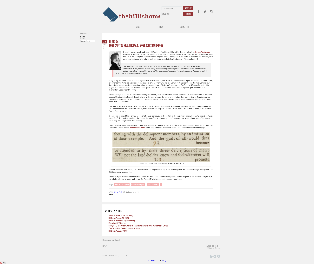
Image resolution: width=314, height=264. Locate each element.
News (161, 27)
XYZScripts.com (165, 261)
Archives (82, 38)
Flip (3, 263)
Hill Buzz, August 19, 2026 (119, 231)
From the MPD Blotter (117, 223)
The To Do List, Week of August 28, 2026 (124, 228)
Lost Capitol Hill (152, 185)
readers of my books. (138, 127)
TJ (161, 185)
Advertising (83, 33)
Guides (138, 27)
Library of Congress (138, 185)
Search (188, 14)
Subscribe (188, 8)
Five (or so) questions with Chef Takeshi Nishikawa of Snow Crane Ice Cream (138, 226)
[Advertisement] (90, 79)
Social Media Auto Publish (151, 261)
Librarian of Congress (121, 185)
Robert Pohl (118, 192)
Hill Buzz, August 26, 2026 (119, 218)
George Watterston (202, 52)
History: (113, 41)
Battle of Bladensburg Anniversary (122, 220)
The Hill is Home (131, 13)
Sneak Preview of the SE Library (121, 215)
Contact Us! (184, 27)
